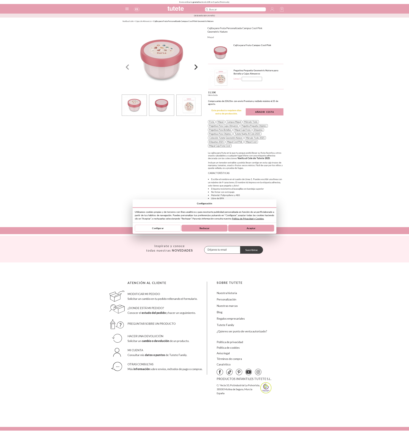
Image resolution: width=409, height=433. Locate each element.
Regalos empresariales (231, 318)
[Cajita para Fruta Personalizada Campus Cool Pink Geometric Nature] (162, 59)
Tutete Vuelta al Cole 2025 (247, 134)
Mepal (210, 37)
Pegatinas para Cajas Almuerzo (223, 126)
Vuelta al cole (128, 21)
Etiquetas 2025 (216, 142)
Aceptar (251, 228)
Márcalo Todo (251, 122)
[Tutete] (182, 10)
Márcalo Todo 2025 (255, 138)
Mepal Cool (251, 142)
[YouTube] (248, 372)
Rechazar (204, 228)
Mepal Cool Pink (234, 142)
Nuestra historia (227, 293)
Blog (219, 312)
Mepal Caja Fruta (243, 130)
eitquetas (258, 130)
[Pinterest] (239, 372)
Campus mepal (234, 122)
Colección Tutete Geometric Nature (225, 138)
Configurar (158, 228)
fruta (211, 122)
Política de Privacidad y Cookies (248, 218)
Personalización (226, 299)
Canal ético (224, 364)
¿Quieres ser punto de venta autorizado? (242, 331)
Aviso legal (223, 353)
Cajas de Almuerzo (143, 21)
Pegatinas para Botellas (220, 130)
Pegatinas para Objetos (220, 134)
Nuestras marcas (227, 306)
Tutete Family (225, 325)
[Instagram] (258, 372)
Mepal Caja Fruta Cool (219, 146)
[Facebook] (220, 372)
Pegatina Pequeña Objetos (254, 126)
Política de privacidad (230, 342)
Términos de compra (229, 359)
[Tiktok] (229, 372)
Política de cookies (228, 347)
